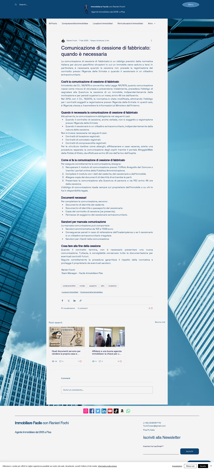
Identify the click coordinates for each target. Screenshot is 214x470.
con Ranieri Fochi (56, 423)
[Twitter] (97, 411)
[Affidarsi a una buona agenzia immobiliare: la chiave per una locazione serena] (107, 337)
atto (102, 286)
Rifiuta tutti (190, 466)
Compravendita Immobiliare (75, 23)
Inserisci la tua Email (152, 446)
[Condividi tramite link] (80, 300)
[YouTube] (110, 411)
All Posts (53, 23)
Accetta (203, 466)
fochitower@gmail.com (154, 426)
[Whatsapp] (128, 411)
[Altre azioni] (151, 40)
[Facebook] (91, 411)
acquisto (93, 286)
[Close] (211, 466)
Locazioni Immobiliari (103, 23)
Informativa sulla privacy (107, 466)
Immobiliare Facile (29, 423)
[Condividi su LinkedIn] (74, 300)
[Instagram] (85, 411)
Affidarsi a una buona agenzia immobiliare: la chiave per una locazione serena (107, 352)
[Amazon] (122, 411)
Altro (150, 23)
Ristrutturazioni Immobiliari (130, 23)
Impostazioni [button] (177, 466)
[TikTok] (116, 411)
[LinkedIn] (104, 411)
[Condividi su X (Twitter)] (68, 300)
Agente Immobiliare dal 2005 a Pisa (33, 432)
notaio (82, 286)
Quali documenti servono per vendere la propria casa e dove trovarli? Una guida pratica (66, 352)
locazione (113, 286)
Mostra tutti (160, 322)
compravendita (69, 286)
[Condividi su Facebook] (62, 300)
